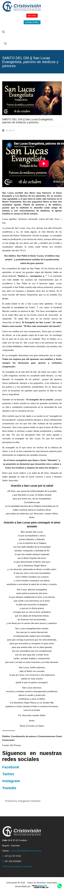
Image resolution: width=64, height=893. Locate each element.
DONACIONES (32, 22)
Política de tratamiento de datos (17, 866)
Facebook (10, 767)
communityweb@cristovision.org (26, 851)
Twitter (8, 774)
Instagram (11, 781)
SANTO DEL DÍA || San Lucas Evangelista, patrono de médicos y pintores (27, 121)
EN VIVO (32, 15)
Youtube (9, 788)
